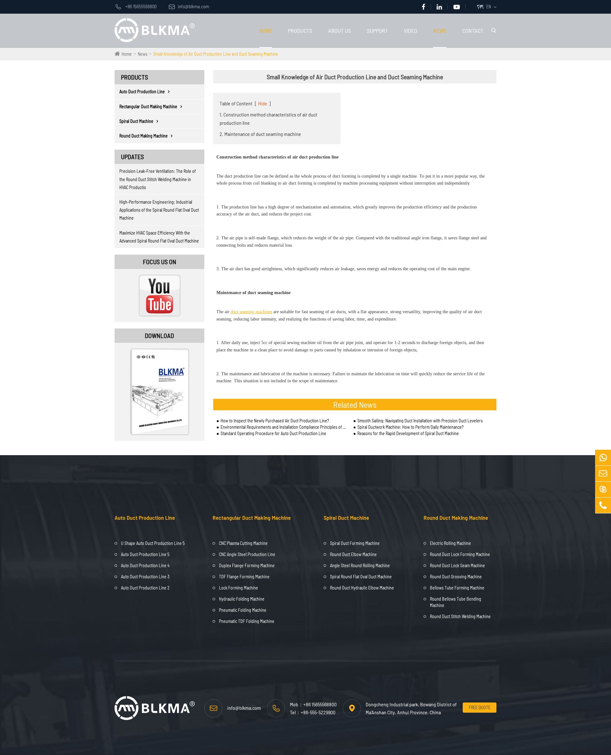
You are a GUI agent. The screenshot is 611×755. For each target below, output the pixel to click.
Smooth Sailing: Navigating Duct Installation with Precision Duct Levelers (420, 420)
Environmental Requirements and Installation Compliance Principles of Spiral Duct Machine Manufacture (284, 427)
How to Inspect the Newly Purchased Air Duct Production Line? (275, 420)
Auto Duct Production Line (142, 91)
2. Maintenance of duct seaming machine (260, 134)
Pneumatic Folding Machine (242, 610)
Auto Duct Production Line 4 (145, 565)
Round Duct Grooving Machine (456, 576)
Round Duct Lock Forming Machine (460, 554)
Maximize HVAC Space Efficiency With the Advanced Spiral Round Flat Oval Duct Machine (159, 236)
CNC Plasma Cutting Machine (243, 543)
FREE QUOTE (479, 707)
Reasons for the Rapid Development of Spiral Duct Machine (408, 433)
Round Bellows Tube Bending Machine (455, 602)
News (439, 30)
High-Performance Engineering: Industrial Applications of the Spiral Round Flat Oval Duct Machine (159, 210)
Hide (262, 103)
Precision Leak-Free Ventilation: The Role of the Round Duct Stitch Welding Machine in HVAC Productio (157, 179)
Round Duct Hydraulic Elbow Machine (362, 587)
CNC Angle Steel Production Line (247, 554)
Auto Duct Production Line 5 (145, 554)
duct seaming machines (251, 311)
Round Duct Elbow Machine (353, 554)
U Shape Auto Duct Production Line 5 (153, 543)
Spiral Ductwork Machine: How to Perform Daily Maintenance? (410, 427)
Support (377, 30)
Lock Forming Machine (238, 587)
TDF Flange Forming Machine (244, 576)
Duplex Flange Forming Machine (247, 565)
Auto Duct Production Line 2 (145, 587)
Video (410, 30)
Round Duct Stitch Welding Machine (460, 616)
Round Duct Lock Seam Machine (457, 565)
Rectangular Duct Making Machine (148, 106)
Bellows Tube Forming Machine (457, 587)
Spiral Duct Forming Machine (355, 543)
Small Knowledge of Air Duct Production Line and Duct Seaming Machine (215, 54)
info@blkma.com (189, 6)
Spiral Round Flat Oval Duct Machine (361, 576)
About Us (339, 30)
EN (488, 6)
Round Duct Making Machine (143, 135)
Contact (472, 30)
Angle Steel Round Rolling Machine (360, 565)
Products (300, 30)
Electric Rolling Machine (450, 543)
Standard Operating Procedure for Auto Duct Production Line (273, 433)
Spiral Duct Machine (136, 121)
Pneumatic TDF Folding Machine (246, 621)
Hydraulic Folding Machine (241, 599)
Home (265, 30)
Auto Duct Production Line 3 (145, 576)
